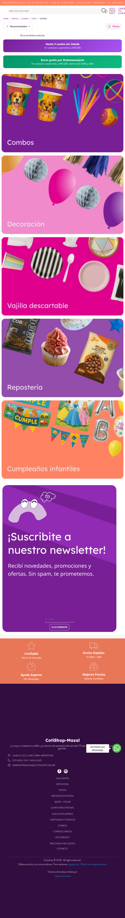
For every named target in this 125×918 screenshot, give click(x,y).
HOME (5, 19)
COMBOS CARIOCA (62, 831)
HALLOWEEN (62, 778)
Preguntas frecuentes (62, 844)
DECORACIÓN (62, 837)
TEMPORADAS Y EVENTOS (62, 820)
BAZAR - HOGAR (62, 802)
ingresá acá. (73, 864)
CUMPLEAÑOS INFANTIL (62, 808)
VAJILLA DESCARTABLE (62, 814)
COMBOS (62, 826)
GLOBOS (24, 19)
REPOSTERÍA (62, 784)
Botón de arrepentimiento (94, 864)
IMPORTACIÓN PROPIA (62, 796)
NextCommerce (63, 876)
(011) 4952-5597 (111, 10)
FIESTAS (14, 19)
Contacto (62, 849)
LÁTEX (34, 19)
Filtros (115, 26)
